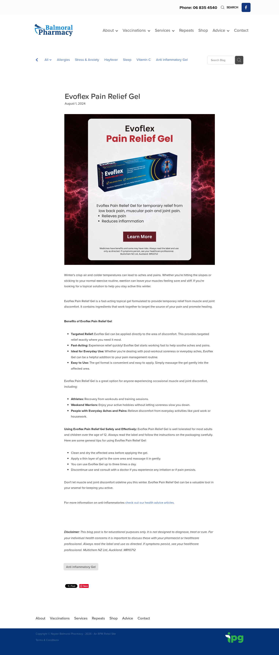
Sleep (127, 59)
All (47, 59)
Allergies (63, 59)
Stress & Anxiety (87, 59)
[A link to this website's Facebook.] (246, 7)
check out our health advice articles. (150, 502)
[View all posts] (37, 60)
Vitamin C (143, 59)
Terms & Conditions (47, 640)
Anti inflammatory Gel (172, 59)
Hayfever (111, 59)
